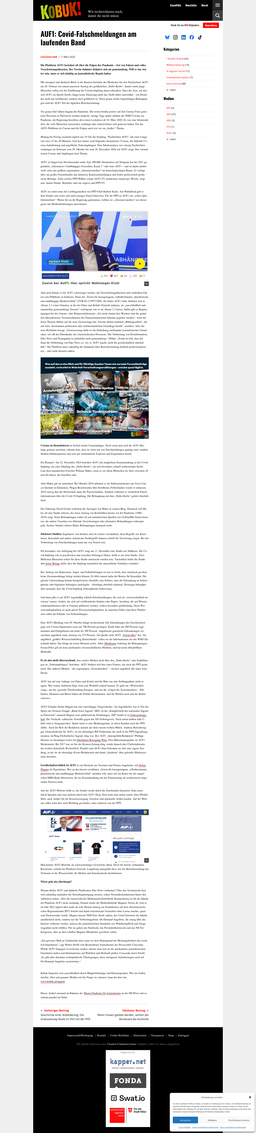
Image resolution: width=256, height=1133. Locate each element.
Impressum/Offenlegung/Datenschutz (205, 1127)
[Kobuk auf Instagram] (175, 37)
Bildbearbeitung (178, 65)
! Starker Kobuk (177, 58)
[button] (250, 1097)
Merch (204, 5)
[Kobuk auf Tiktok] (200, 37)
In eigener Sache (178, 71)
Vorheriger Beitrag (56, 1010)
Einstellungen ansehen (239, 1120)
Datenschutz (140, 1035)
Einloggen (183, 1035)
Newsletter (191, 5)
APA (171, 114)
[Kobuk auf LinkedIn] (183, 37)
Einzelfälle (175, 5)
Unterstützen (211, 25)
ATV (170, 126)
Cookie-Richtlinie (185, 1127)
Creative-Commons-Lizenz (121, 1044)
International (176, 83)
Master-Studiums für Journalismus (102, 993)
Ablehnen (212, 1120)
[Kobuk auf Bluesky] (167, 37)
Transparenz (158, 1035)
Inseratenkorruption (180, 77)
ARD (171, 120)
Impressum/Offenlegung (80, 1035)
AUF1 (171, 133)
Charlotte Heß (49, 57)
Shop (171, 1035)
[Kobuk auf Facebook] (191, 37)
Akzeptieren (185, 1120)
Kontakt (102, 1035)
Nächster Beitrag (134, 1010)
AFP (170, 108)
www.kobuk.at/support (53, 981)
